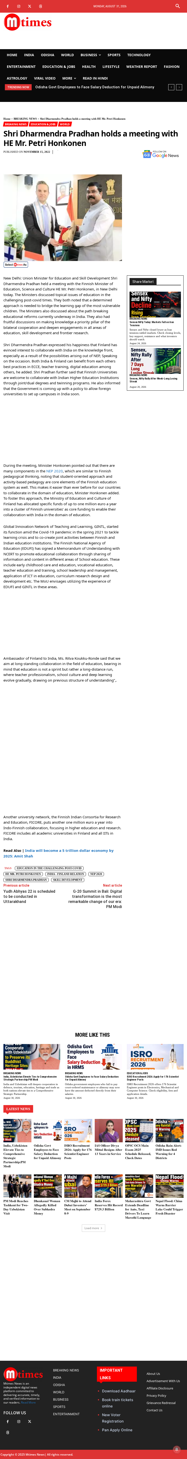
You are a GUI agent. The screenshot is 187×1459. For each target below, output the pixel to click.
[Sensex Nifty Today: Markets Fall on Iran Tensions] (155, 304)
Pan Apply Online (117, 1430)
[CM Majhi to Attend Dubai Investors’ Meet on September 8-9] (78, 1186)
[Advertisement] (125, 31)
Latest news (18, 1108)
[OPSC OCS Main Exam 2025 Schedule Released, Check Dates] (139, 1131)
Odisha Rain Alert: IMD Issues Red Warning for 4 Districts (168, 1151)
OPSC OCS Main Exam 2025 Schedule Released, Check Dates (138, 1151)
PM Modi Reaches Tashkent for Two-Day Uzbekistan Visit (15, 1207)
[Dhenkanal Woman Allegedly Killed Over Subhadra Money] (48, 1186)
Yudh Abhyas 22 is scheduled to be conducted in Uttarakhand (29, 896)
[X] (29, 6)
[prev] (171, 87)
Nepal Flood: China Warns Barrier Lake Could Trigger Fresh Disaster (169, 1207)
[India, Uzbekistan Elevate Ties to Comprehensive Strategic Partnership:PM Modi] (31, 1057)
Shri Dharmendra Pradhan (26, 879)
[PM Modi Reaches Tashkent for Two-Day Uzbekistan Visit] (17, 1186)
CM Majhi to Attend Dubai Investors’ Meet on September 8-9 (77, 1207)
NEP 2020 (54, 470)
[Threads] (40, 6)
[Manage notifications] (177, 1449)
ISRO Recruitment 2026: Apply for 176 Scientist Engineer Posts (89, 87)
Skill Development (67, 879)
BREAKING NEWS (25, 118)
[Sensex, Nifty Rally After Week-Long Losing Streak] (155, 361)
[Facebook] (7, 6)
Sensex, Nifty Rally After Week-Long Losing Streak (153, 380)
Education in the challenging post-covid (49, 868)
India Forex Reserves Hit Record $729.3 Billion (109, 1204)
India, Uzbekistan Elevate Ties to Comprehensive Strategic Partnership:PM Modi (30, 1078)
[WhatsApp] (127, 155)
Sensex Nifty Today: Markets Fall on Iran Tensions (152, 324)
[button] (178, 6)
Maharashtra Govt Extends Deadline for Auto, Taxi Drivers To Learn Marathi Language (138, 1209)
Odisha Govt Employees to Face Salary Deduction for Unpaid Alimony (91, 1078)
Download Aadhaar (119, 1391)
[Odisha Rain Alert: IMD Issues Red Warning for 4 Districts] (170, 1131)
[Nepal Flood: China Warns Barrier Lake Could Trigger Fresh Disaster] (170, 1186)
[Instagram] (18, 6)
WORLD (65, 124)
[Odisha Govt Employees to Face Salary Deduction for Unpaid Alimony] (93, 1057)
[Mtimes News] (31, 22)
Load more (91, 1228)
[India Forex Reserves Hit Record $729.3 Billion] (109, 1186)
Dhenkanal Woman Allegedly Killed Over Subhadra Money (47, 1207)
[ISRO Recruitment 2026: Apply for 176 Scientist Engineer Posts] (155, 1057)
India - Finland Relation (65, 874)
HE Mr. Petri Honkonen (23, 874)
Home (6, 118)
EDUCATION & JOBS (43, 124)
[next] (179, 87)
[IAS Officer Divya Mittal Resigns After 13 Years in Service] (109, 1131)
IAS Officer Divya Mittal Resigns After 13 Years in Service (108, 1149)
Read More (28, 1402)
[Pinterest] (116, 155)
